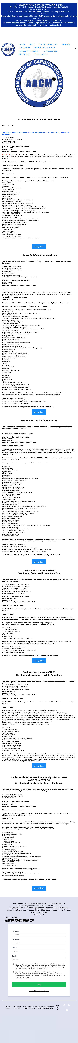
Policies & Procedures (29, 51)
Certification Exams (48, 44)
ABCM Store (24, 54)
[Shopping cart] (76, 49)
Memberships (50, 51)
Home (22, 44)
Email (14, 956)
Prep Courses (41, 54)
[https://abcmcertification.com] (8, 49)
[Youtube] (66, 1010)
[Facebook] (64, 1005)
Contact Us (24, 47)
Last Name (15, 939)
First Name (15, 931)
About (32, 44)
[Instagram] (69, 1005)
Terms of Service (43, 991)
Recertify (66, 44)
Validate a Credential (44, 47)
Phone (14, 947)
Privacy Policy (33, 991)
